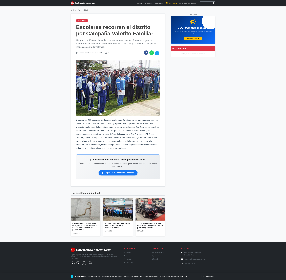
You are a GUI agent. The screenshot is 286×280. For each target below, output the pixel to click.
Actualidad (83, 10)
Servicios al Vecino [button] (188, 3)
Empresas (172, 3)
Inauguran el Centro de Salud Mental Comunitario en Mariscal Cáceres (117, 225)
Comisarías (159, 256)
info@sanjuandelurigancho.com (196, 259)
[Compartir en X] (157, 53)
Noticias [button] (148, 3)
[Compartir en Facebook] (146, 52)
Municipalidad (159, 252)
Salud (157, 259)
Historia (128, 259)
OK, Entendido (208, 276)
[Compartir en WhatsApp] (151, 52)
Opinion (128, 256)
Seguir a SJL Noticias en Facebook (119, 173)
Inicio (139, 3)
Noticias (74, 10)
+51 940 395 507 (190, 263)
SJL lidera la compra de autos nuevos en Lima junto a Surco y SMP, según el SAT (150, 225)
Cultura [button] (159, 3)
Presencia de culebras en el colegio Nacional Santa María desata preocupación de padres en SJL (84, 226)
